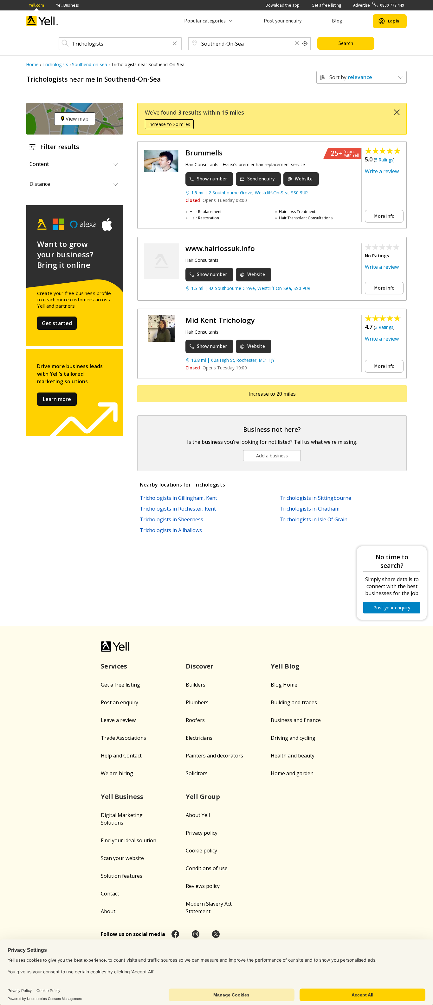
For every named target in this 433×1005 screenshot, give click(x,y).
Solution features (121, 875)
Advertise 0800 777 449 (378, 5)
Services (114, 666)
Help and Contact (121, 755)
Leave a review (118, 720)
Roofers (195, 720)
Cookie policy (201, 850)
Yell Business (67, 5)
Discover (200, 666)
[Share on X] (216, 934)
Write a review (382, 171)
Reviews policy (203, 886)
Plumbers (197, 702)
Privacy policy (201, 832)
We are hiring (117, 773)
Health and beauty (292, 755)
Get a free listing (326, 5)
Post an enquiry (119, 702)
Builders (195, 684)
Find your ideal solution (128, 840)
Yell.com (36, 5)
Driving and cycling (293, 737)
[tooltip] (305, 44)
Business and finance (296, 720)
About (108, 911)
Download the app (283, 5)
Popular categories (205, 20)
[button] (174, 44)
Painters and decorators (214, 755)
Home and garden (292, 773)
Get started (57, 323)
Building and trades (294, 702)
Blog (337, 20)
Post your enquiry (282, 20)
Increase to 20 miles (169, 124)
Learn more (57, 399)
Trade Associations (123, 737)
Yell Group (203, 796)
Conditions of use (207, 868)
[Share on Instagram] (195, 934)
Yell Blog (285, 666)
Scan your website (122, 858)
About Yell (198, 815)
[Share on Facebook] (175, 934)
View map (76, 118)
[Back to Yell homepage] (42, 21)
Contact (110, 893)
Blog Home (284, 684)
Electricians (199, 737)
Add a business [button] (272, 456)
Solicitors (197, 773)
